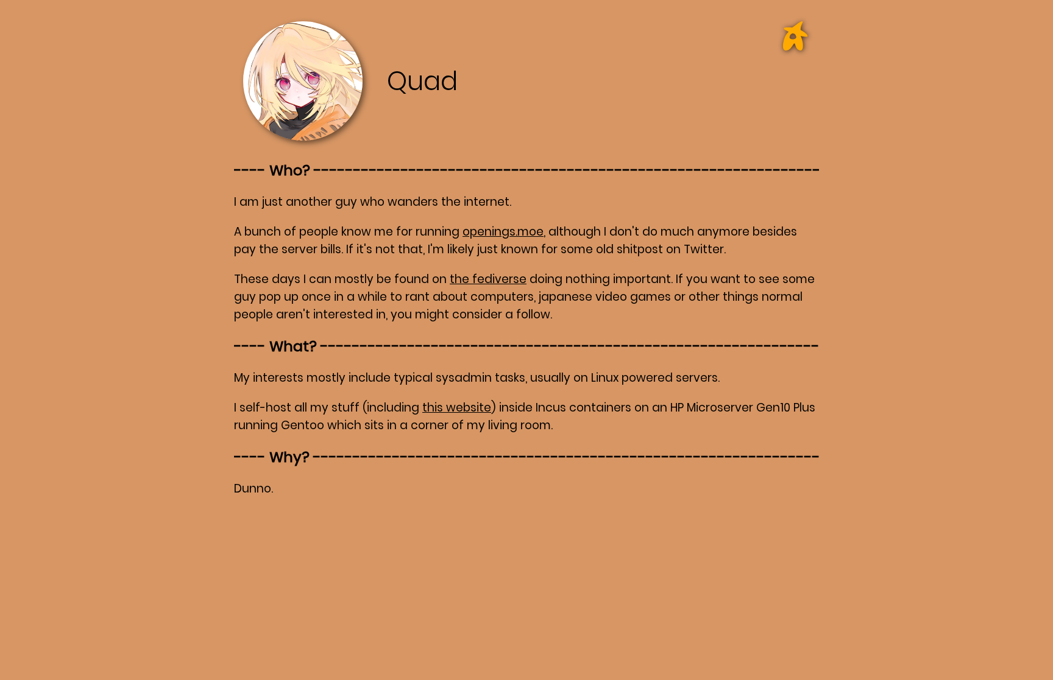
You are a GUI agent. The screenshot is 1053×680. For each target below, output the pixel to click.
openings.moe (503, 231)
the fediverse (488, 279)
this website (456, 407)
